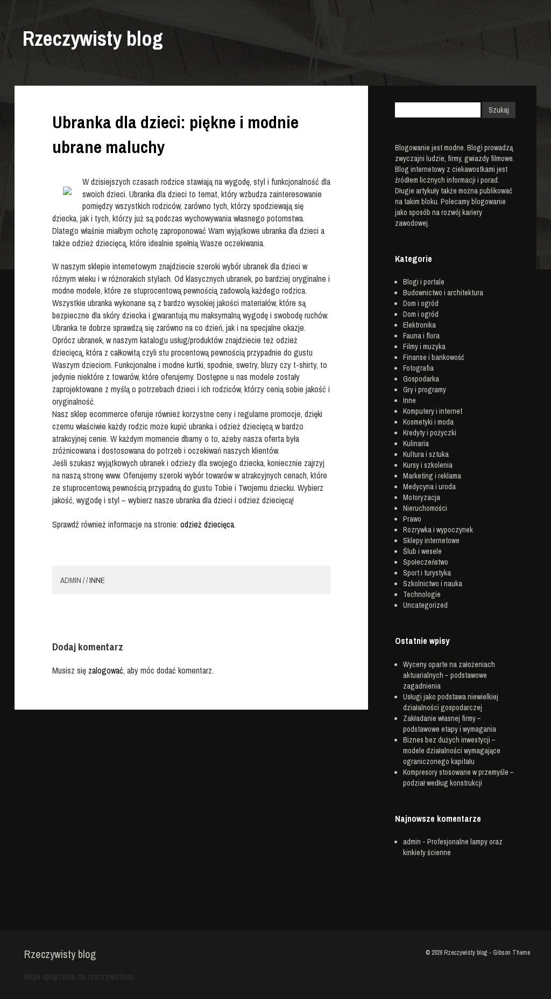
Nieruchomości (425, 508)
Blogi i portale (423, 282)
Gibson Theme (511, 952)
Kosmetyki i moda (428, 422)
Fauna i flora (421, 336)
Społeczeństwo (425, 562)
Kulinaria (416, 443)
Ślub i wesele (422, 551)
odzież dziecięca (207, 524)
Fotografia (418, 368)
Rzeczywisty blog (93, 38)
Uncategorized (425, 605)
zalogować (105, 670)
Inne (97, 580)
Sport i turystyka (427, 573)
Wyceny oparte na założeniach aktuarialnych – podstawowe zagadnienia (449, 675)
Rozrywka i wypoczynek (438, 530)
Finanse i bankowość (433, 357)
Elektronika (419, 325)
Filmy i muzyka (424, 346)
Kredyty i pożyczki (429, 433)
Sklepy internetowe (431, 540)
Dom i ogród (421, 303)
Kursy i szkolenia (428, 465)
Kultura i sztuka (426, 454)
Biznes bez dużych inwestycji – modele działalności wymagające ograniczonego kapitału (451, 750)
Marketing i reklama (432, 476)
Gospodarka (421, 379)
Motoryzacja (421, 497)
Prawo (412, 519)
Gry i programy (424, 389)
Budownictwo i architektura (443, 292)
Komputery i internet (432, 411)
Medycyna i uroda (429, 486)
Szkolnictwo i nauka (432, 583)
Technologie (422, 594)
